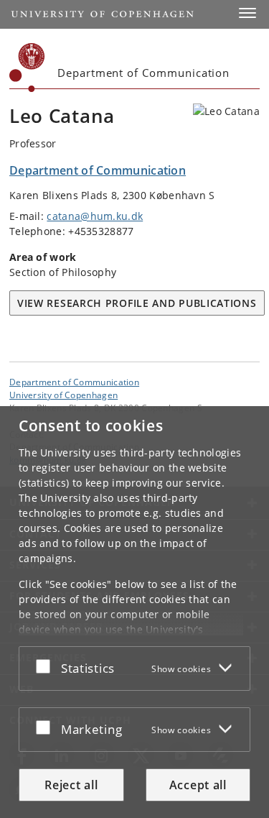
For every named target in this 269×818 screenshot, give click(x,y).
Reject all (71, 785)
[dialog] (134, 612)
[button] (247, 13)
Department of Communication (74, 381)
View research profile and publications (137, 303)
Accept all (198, 785)
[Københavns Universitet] (27, 67)
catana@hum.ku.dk (95, 216)
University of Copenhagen (63, 394)
